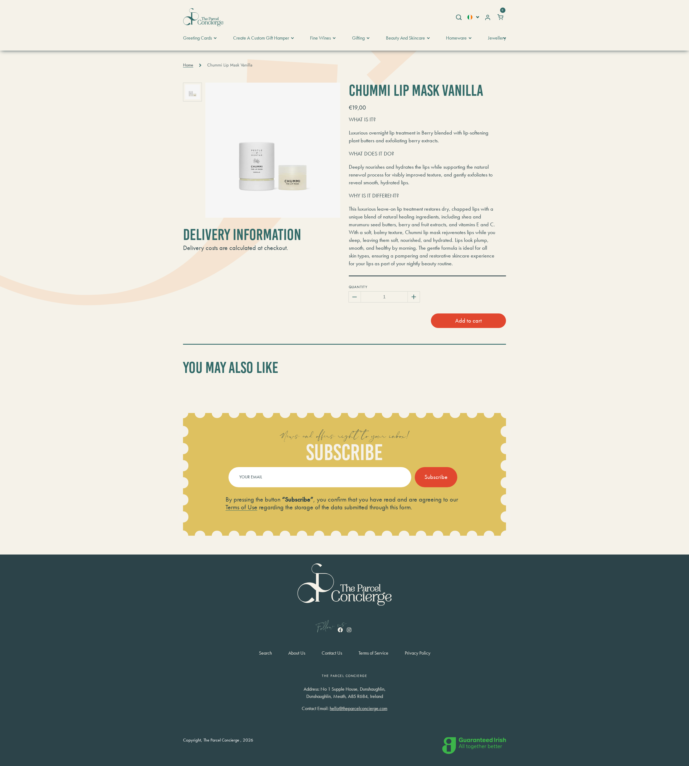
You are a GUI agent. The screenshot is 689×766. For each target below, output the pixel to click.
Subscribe (436, 477)
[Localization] (473, 17)
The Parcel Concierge (221, 740)
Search (265, 653)
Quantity (358, 287)
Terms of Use (241, 507)
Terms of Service (373, 653)
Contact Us (332, 653)
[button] (458, 17)
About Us (296, 653)
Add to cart (468, 320)
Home (188, 65)
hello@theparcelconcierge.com (358, 708)
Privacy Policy (417, 653)
